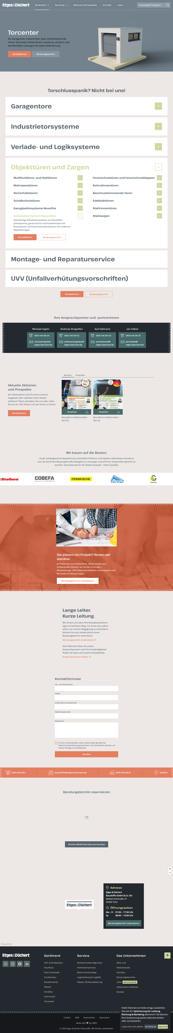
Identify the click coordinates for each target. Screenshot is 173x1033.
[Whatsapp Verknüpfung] (6, 998)
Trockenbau (50, 1011)
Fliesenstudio (123, 1001)
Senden (86, 754)
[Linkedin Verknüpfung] (27, 998)
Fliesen (47, 1021)
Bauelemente (51, 1016)
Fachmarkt (49, 1030)
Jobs (120, 5)
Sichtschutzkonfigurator (89, 997)
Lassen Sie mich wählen (132, 1026)
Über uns (121, 997)
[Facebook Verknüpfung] (20, 998)
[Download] (87, 411)
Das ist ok (162, 1026)
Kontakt (107, 5)
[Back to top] (167, 990)
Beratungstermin (99, 294)
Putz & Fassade (51, 1006)
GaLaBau (48, 1026)
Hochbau (49, 1001)
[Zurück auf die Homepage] (16, 6)
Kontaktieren (72, 294)
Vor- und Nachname (64, 684)
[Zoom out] (170, 907)
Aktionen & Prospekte (85, 5)
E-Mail (57, 693)
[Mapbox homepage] (6, 978)
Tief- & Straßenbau (53, 997)
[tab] (68, 375)
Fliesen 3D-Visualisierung (89, 1016)
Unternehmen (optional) (65, 703)
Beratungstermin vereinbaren (77, 580)
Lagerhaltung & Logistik (89, 1011)
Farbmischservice (86, 1001)
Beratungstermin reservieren (123, 957)
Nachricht (59, 721)
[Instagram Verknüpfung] (13, 998)
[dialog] (145, 1017)
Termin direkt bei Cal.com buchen (86, 878)
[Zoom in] (170, 903)
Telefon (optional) (62, 712)
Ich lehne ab (150, 1026)
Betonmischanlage (87, 1006)
